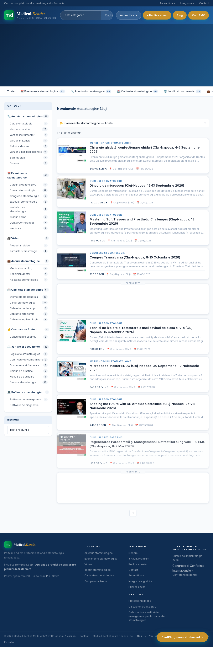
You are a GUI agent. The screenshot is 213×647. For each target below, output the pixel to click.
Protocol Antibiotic (140, 600)
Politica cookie (138, 564)
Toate (11, 91)
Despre (133, 553)
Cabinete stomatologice (99, 575)
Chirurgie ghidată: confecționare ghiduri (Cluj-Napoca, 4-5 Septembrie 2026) (145, 149)
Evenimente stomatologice (101, 558)
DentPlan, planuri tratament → (182, 637)
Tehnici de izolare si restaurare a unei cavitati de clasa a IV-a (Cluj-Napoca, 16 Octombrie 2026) (142, 330)
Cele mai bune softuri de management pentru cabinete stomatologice (147, 616)
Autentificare (167, 3)
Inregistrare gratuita (140, 581)
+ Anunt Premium (139, 558)
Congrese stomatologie (107, 253)
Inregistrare (187, 3)
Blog (180, 15)
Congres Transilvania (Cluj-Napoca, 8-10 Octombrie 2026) (135, 257)
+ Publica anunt (157, 15)
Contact (204, 3)
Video (88, 564)
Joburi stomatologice (97, 569)
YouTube (154, 636)
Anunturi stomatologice (98, 553)
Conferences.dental (184, 574)
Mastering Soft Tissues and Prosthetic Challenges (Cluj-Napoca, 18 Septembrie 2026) (142, 221)
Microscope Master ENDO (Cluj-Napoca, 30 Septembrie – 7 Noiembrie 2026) (144, 368)
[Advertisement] (106, 55)
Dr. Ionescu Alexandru (63, 636)
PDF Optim (52, 576)
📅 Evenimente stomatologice (42, 91)
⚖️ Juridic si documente (182, 91)
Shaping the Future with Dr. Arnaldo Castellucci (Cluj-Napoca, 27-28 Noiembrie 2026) (142, 406)
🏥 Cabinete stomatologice (137, 91)
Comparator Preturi (96, 581)
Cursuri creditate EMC (106, 437)
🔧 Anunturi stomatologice (90, 91)
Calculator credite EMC (142, 606)
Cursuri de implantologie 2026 (187, 557)
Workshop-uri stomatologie (110, 143)
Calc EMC (198, 15)
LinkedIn (9, 642)
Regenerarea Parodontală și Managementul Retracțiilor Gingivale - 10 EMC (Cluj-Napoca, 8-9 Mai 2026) (147, 444)
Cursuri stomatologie (106, 181)
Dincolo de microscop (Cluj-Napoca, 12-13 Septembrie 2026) (137, 185)
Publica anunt (137, 586)
